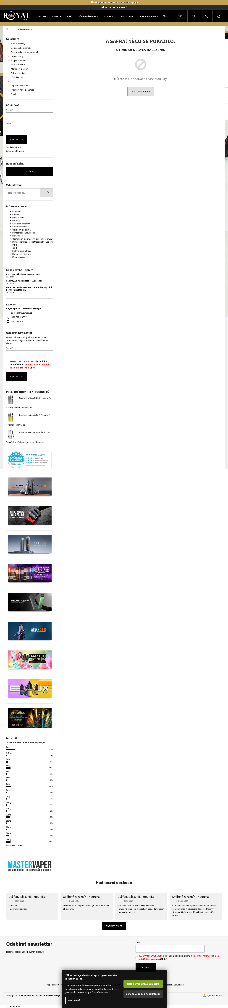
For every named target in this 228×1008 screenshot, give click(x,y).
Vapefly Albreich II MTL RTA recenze (24, 281)
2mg (8, 759)
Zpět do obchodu (141, 91)
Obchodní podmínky (21, 229)
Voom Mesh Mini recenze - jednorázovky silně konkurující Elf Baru (29, 288)
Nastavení (74, 1000)
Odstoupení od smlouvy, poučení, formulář (32, 239)
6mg (8, 784)
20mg (8, 839)
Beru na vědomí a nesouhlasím (143, 994)
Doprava (16, 220)
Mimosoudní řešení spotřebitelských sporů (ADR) (32, 243)
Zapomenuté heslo (15, 151)
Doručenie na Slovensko (23, 232)
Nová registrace (13, 147)
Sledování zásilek (20, 226)
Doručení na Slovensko (173, 984)
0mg (8, 747)
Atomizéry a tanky (19, 69)
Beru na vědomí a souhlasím (143, 984)
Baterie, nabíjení (18, 73)
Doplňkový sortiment (20, 85)
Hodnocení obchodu (21, 254)
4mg (8, 771)
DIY (12, 81)
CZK (180, 16)
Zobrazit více (114, 926)
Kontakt (16, 214)
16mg (8, 827)
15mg (8, 821)
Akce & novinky (18, 43)
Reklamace (17, 235)
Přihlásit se (16, 139)
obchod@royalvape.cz (21, 313)
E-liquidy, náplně (18, 60)
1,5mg (9, 753)
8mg (8, 790)
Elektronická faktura (21, 251)
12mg (8, 814)
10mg (8, 802)
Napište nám (18, 217)
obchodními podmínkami (177, 955)
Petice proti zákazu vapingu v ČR (23, 274)
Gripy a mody (17, 56)
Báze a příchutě (18, 64)
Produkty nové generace (22, 89)
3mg (8, 765)
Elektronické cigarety (21, 48)
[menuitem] (41, 16)
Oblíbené (16, 211)
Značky (14, 94)
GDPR (15, 248)
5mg (8, 777)
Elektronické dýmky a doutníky (25, 52)
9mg (8, 796)
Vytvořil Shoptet (214, 995)
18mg (8, 833)
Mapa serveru (18, 257)
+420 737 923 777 (18, 317)
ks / (29, 171)
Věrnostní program (21, 223)
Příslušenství (17, 77)
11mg (8, 808)
